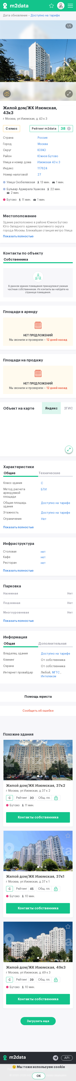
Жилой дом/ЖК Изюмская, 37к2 (35, 785)
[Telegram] (55, 1058)
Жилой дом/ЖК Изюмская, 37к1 (35, 876)
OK (38, 1076)
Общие (9, 473)
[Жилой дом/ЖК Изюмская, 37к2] (38, 760)
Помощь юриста (38, 696)
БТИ (44, 489)
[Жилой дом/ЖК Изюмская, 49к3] (38, 942)
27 (39, 174)
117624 (42, 168)
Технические (49, 473)
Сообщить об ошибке (38, 710)
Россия (42, 137)
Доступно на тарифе (45, 15)
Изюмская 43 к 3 (48, 162)
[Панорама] (7, 94)
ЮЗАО (41, 150)
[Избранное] (51, 5)
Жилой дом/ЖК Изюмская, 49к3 (36, 967)
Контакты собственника (38, 817)
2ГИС (68, 408)
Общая (9, 643)
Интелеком (48, 676)
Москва (42, 144)
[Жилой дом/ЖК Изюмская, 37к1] (38, 851)
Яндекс (51, 408)
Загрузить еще (38, 1021)
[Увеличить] (69, 449)
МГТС (56, 672)
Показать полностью (18, 236)
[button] (6, 61)
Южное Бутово (47, 156)
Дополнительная (52, 643)
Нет (43, 519)
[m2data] (15, 5)
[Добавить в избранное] (67, 745)
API (67, 1058)
